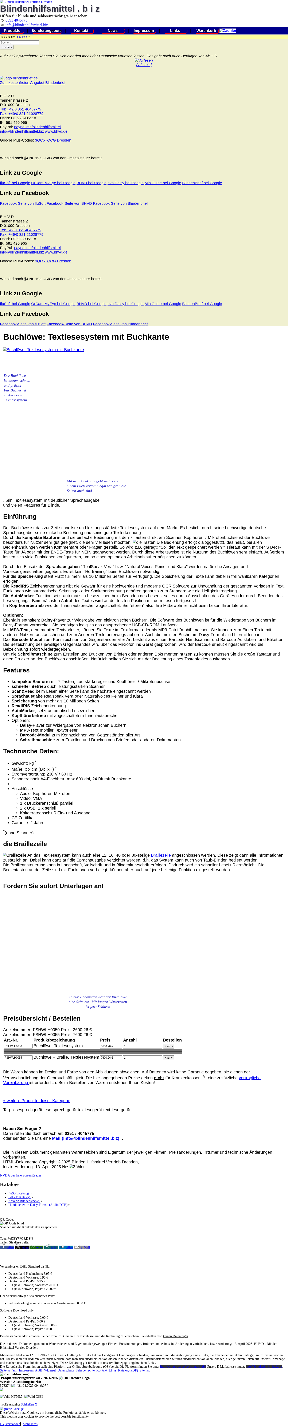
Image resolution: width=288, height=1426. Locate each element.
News (113, 31)
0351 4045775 (16, 20)
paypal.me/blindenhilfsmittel (37, 127)
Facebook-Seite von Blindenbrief (120, 203)
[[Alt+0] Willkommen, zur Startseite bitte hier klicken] (26, 2)
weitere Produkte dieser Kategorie (36, 1100)
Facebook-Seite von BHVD (69, 203)
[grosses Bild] (43, 349)
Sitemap (145, 1370)
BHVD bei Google (91, 183)
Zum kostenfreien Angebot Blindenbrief (32, 82)
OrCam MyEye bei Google (53, 183)
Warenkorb (206, 31)
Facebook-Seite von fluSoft (23, 203)
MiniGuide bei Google (163, 183)
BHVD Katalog (19, 1197)
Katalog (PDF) (128, 1370)
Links (175, 31)
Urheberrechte (85, 1370)
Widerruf (50, 1370)
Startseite (22, 36)
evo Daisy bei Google (126, 183)
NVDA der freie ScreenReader (20, 1175)
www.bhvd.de (56, 131)
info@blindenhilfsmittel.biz (26, 25)
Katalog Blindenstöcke (24, 1201)
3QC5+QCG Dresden (53, 140)
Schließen (27, 1404)
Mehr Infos (30, 1424)
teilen (10, 1247)
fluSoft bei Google (15, 183)
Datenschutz (66, 1370)
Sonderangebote (47, 31)
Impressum (144, 31)
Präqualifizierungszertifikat (29, 1378)
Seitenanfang (8, 1370)
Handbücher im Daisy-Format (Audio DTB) (38, 1205)
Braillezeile (161, 855)
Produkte (12, 31)
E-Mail (85, 1247)
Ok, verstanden (10, 1424)
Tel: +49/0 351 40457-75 (20, 109)
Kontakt (81, 31)
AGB (38, 1370)
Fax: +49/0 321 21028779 (21, 114)
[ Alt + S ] (144, 65)
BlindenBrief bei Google (202, 183)
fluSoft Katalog (19, 1193)
